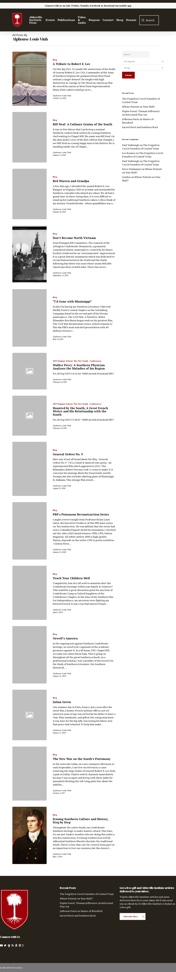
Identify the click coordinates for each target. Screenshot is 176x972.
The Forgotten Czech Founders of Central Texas (141, 100)
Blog (55, 59)
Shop (119, 20)
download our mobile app (117, 5)
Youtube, (85, 5)
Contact (108, 20)
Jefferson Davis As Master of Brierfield (137, 120)
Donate (131, 20)
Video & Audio (82, 20)
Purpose (94, 20)
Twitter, (75, 5)
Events (50, 20)
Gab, (68, 5)
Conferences (95, 361)
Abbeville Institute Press (35, 20)
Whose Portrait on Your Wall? (138, 106)
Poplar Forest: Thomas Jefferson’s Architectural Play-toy (141, 112)
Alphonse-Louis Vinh (62, 95)
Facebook (95, 5)
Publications (66, 20)
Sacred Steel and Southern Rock (140, 127)
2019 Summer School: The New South (70, 361)
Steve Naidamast (131, 169)
